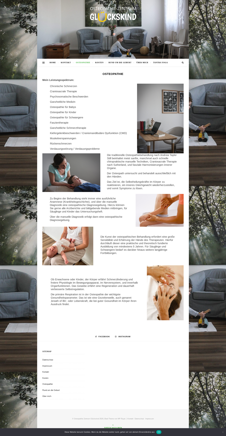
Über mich (142, 63)
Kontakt (66, 63)
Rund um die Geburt (120, 63)
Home (53, 63)
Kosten (99, 63)
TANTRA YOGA (160, 63)
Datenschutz (47, 360)
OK (159, 432)
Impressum (47, 366)
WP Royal (121, 419)
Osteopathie (83, 63)
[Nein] (222, 432)
